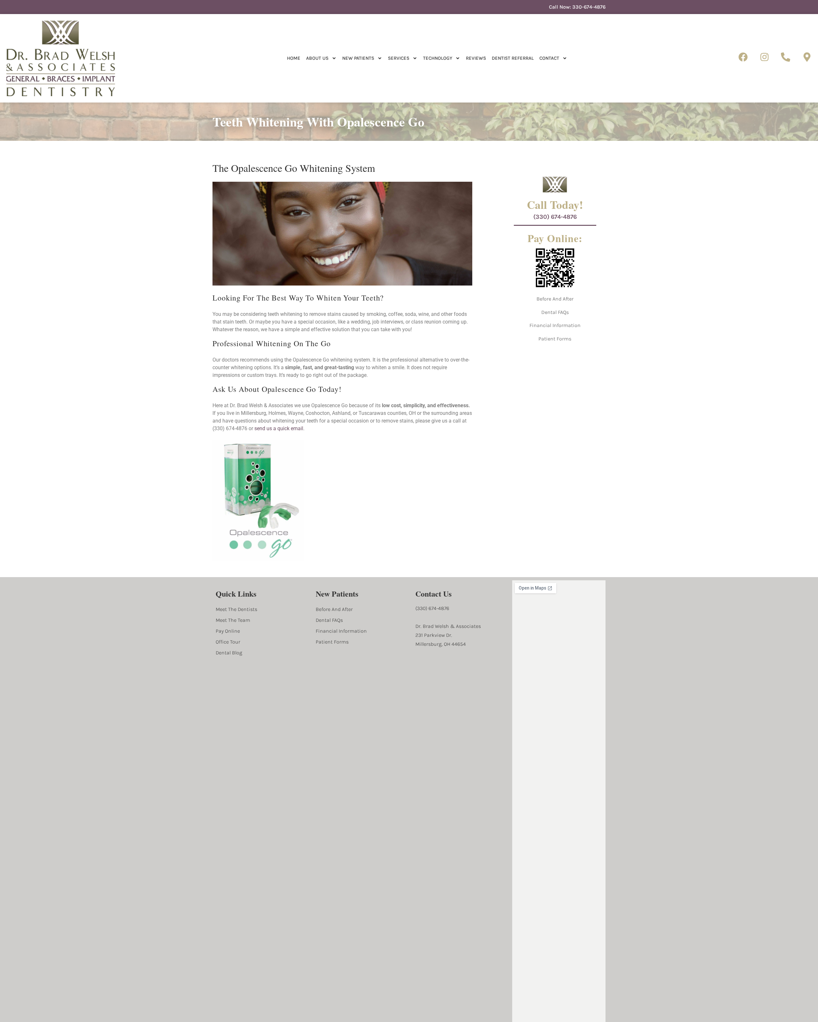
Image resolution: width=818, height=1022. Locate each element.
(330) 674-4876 (555, 216)
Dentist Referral (513, 58)
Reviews (476, 58)
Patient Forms (554, 339)
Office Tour (228, 642)
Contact (549, 58)
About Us (317, 58)
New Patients (358, 58)
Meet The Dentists (236, 609)
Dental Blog (229, 653)
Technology (437, 58)
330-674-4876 (589, 7)
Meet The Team (233, 620)
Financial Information (555, 325)
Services (398, 58)
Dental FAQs (555, 312)
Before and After (555, 299)
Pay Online (228, 631)
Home (293, 58)
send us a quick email (278, 428)
